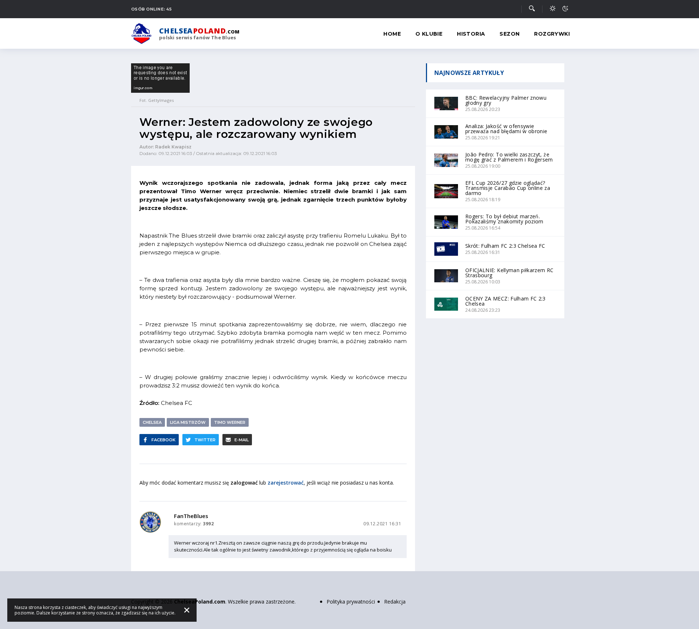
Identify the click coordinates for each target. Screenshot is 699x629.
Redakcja (395, 601)
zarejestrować (286, 482)
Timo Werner (229, 422)
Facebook (163, 439)
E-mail (241, 439)
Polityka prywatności (351, 601)
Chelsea (152, 422)
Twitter (205, 439)
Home (392, 34)
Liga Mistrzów (188, 422)
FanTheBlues (191, 515)
